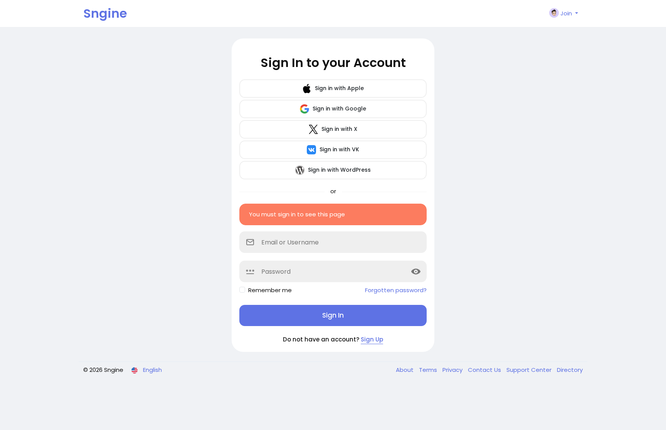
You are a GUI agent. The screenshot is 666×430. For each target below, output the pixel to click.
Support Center (529, 370)
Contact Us (485, 370)
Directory (570, 370)
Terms (429, 370)
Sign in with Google (338, 108)
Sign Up (372, 339)
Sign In (333, 315)
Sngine (105, 13)
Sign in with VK (338, 149)
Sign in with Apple (338, 88)
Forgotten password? (396, 290)
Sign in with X (338, 129)
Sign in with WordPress (338, 170)
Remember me (270, 290)
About (405, 370)
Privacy (453, 370)
